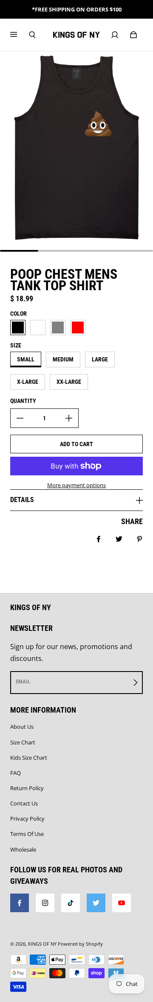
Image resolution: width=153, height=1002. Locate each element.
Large (100, 359)
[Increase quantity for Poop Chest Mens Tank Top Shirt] (69, 418)
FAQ (15, 773)
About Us (22, 726)
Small (25, 359)
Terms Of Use (27, 834)
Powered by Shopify (80, 944)
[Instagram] (45, 903)
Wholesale (23, 849)
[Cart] (133, 34)
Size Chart (22, 742)
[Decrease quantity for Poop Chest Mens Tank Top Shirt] (20, 418)
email (23, 681)
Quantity (23, 400)
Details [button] (22, 500)
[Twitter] (96, 903)
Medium (63, 359)
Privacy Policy (27, 818)
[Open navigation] (19, 34)
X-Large (27, 381)
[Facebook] (19, 903)
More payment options (76, 485)
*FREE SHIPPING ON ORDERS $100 (77, 9)
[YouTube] (121, 903)
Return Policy (27, 788)
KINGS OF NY (42, 944)
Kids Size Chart (28, 757)
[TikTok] (70, 903)
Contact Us (24, 803)
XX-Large (69, 381)
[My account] (114, 34)
